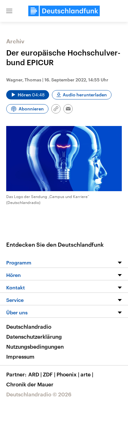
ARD (35, 374)
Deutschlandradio (28, 326)
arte (86, 374)
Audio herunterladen (85, 94)
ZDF (49, 374)
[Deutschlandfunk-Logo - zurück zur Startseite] (64, 11)
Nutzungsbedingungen (35, 346)
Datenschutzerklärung (34, 336)
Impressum (20, 356)
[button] (9, 11)
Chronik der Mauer (29, 384)
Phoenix (68, 374)
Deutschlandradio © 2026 (38, 394)
